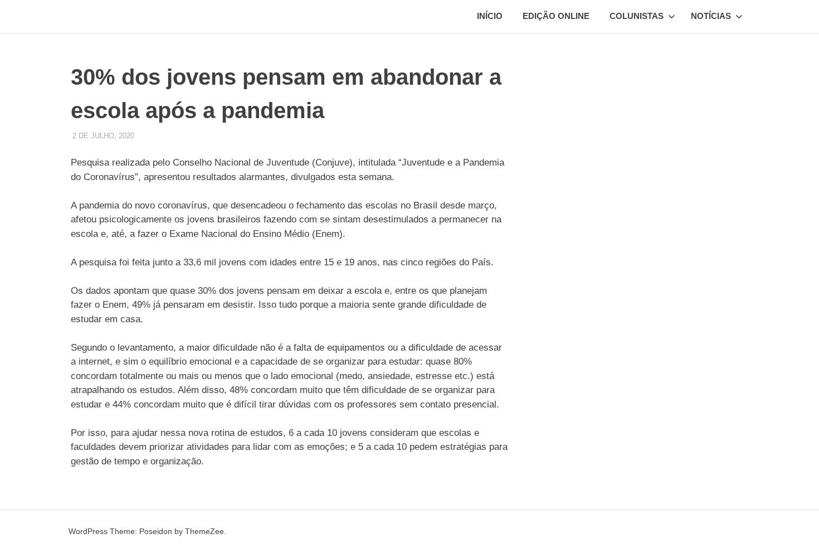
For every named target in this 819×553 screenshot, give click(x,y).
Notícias (711, 16)
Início (490, 16)
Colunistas (637, 16)
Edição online (556, 16)
